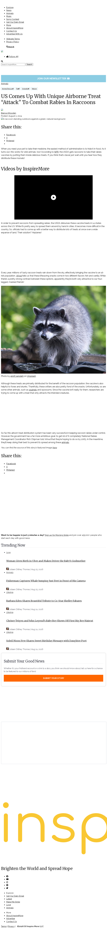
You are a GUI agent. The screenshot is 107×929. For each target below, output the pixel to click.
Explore (9, 7)
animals (65, 442)
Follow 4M (13, 56)
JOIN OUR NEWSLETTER (53, 78)
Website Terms (13, 39)
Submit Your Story (53, 678)
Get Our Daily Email (15, 22)
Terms (3, 926)
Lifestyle (9, 592)
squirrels (33, 390)
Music (8, 16)
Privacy (11, 926)
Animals (9, 13)
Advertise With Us (14, 34)
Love (8, 552)
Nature (34, 89)
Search (11, 47)
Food (17, 89)
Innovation (25, 89)
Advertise (10, 918)
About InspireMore (14, 28)
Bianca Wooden (8, 113)
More (8, 25)
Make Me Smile (13, 902)
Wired (19, 275)
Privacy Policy (12, 42)
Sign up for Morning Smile (57, 535)
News (8, 10)
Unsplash (31, 376)
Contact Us (11, 31)
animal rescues (8, 89)
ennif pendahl (16, 376)
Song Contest (12, 19)
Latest (9, 899)
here (54, 447)
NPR (56, 152)
